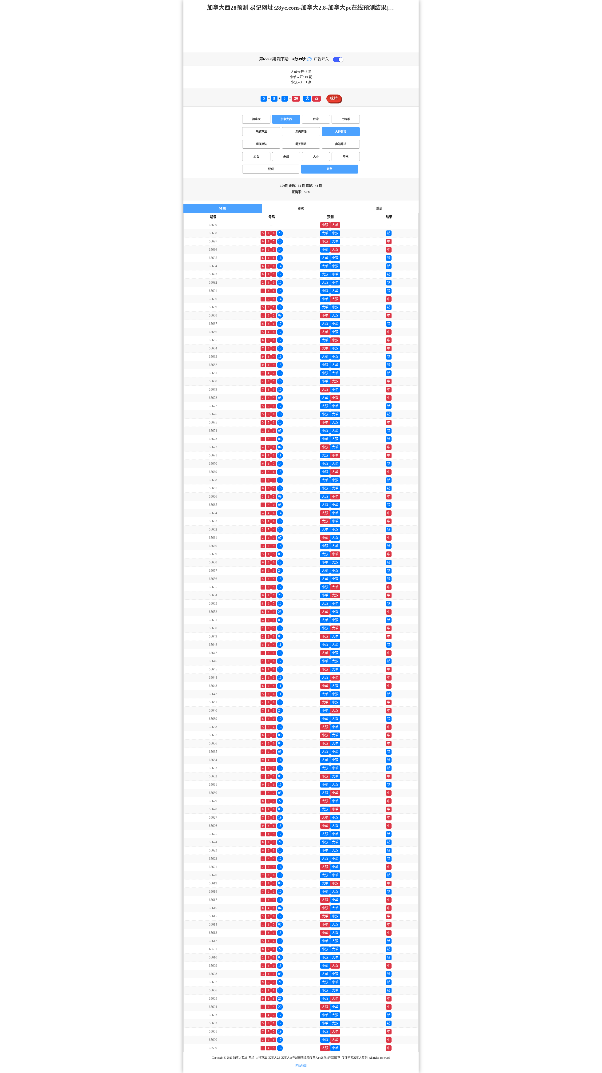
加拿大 (256, 119)
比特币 (345, 119)
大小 (316, 156)
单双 (346, 156)
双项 (271, 169)
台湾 (316, 119)
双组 (330, 169)
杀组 (286, 156)
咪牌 (334, 98)
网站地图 (301, 1065)
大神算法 (340, 131)
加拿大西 (286, 119)
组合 (256, 156)
